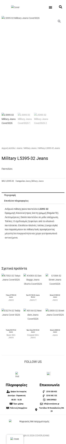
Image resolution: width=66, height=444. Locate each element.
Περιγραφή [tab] (10, 195)
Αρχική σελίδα (8, 148)
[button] (50, 7)
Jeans (19, 148)
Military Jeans (30, 148)
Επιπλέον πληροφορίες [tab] (16, 200)
